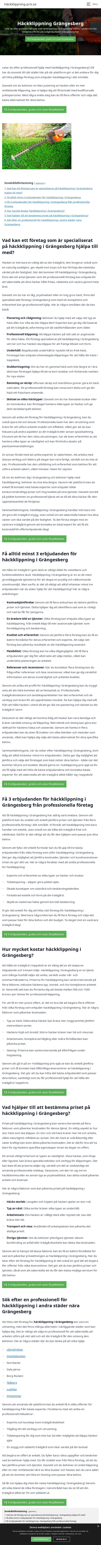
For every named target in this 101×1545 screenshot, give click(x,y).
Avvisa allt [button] (61, 1539)
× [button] (98, 1526)
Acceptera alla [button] (41, 1539)
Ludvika (12, 1389)
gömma (40, 183)
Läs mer (78, 1534)
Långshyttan (15, 1349)
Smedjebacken (16, 1356)
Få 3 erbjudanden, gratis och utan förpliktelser (50, 39)
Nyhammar (14, 1396)
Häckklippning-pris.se (20, 4)
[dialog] (50, 1534)
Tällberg (12, 1382)
